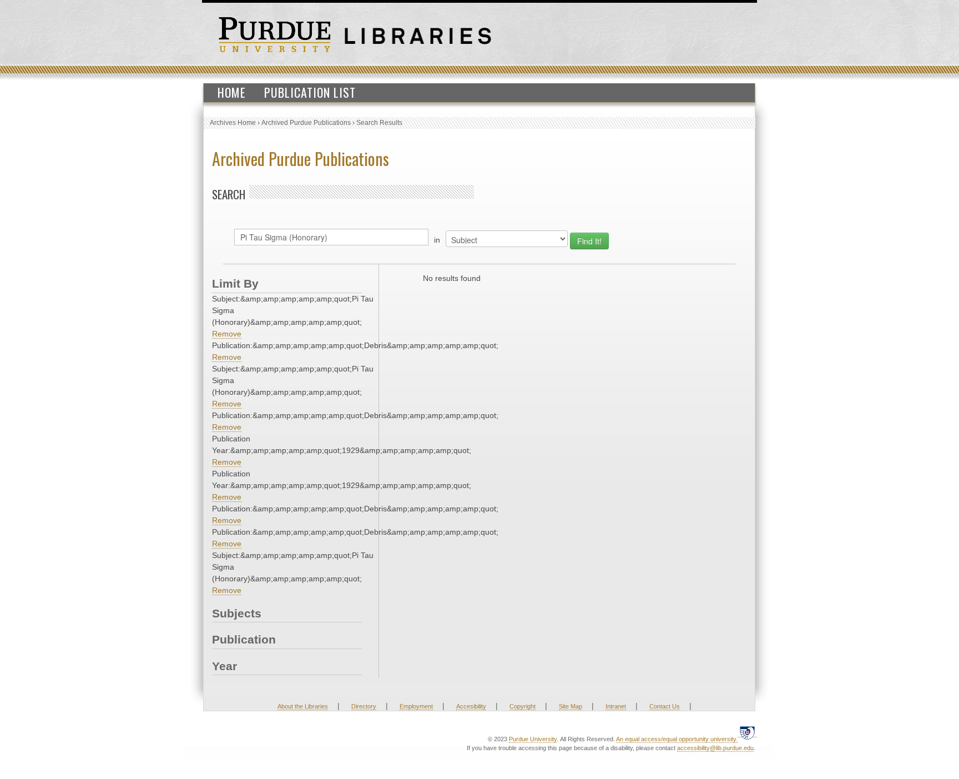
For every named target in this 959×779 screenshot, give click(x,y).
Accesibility (471, 706)
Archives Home (233, 123)
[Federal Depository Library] (747, 732)
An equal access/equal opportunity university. (677, 739)
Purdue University (533, 739)
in (437, 239)
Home (232, 92)
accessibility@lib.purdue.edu (715, 748)
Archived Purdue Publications (306, 123)
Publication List (310, 92)
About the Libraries (302, 706)
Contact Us (664, 706)
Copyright (522, 706)
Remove (226, 333)
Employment (416, 706)
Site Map (570, 706)
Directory (363, 706)
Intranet (615, 706)
